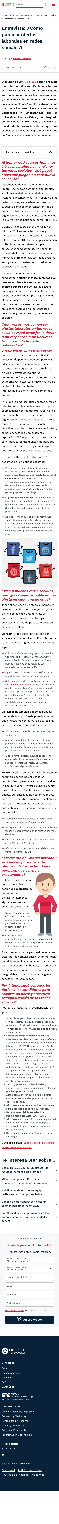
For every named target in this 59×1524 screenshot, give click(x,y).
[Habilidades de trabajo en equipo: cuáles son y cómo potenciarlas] (56, 1192)
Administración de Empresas (18, 1411)
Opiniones (7, 1377)
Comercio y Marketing (14, 1416)
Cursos (5, 1368)
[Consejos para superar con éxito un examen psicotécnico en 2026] (56, 1203)
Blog (12, 15)
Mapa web (38, 1474)
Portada (5, 15)
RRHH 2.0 (30, 81)
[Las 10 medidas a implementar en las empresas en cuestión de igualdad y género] (56, 1217)
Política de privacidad (15, 1474)
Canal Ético (8, 1386)
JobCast (9, 766)
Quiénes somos (10, 1372)
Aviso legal (8, 1470)
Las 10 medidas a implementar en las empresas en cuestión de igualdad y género (25, 1216)
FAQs (4, 1382)
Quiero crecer (32, 1319)
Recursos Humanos (24, 15)
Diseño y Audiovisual (13, 1425)
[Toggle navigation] (53, 4)
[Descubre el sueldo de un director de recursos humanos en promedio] (56, 1169)
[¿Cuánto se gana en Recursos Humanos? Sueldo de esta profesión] (56, 1181)
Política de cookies (30, 1470)
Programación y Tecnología (17, 1434)
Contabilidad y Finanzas (15, 1420)
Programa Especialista (14, 1430)
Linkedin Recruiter (18, 684)
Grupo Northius (14, 1310)
